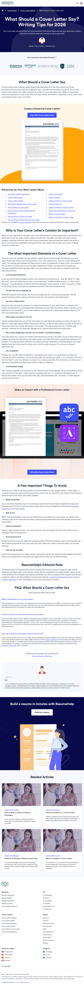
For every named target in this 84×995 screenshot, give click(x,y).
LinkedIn (48, 957)
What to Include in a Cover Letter (59, 858)
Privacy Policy (47, 934)
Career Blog (12, 11)
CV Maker (46, 898)
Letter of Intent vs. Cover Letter (60, 201)
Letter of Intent (54, 198)
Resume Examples (8, 901)
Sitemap (45, 943)
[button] (6, 966)
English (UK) (9, 954)
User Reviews (47, 926)
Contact (45, 921)
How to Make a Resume (9, 906)
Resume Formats (7, 903)
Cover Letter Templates (9, 918)
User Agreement (48, 932)
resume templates (51, 639)
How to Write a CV (49, 906)
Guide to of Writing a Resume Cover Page (21, 858)
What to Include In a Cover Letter (61, 217)
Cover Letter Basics (27, 11)
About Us (46, 918)
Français (7, 960)
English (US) (8, 952)
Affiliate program (48, 940)
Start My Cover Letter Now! (42, 115)
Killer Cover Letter (55, 194)
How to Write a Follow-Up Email (20, 216)
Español (7, 957)
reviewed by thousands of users (61, 577)
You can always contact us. (42, 656)
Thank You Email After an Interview (62, 211)
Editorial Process (48, 923)
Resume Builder (7, 898)
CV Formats (47, 903)
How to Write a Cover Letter (18, 207)
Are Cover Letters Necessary (19, 194)
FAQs (44, 929)
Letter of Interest (55, 204)
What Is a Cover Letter (57, 214)
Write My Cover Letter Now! (42, 472)
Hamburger (81, 3)
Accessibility (47, 937)
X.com (48, 954)
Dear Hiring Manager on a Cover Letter (22, 204)
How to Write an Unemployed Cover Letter (24, 220)
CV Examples (47, 901)
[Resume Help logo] (7, 3)
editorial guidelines (9, 580)
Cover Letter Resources (9, 932)
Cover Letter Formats (8, 926)
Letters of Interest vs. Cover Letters (60, 812)
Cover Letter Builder (8, 921)
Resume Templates (8, 895)
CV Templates (47, 895)
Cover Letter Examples (9, 923)
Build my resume (42, 712)
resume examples (25, 222)
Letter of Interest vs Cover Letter (61, 207)
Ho (6, 680)
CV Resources (47, 909)
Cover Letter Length (15, 201)
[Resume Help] (42, 884)
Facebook (49, 952)
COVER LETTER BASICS (12, 810)
